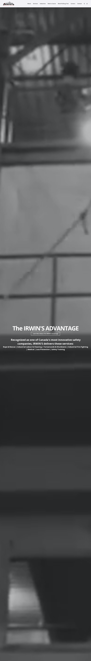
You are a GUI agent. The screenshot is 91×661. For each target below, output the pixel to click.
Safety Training (58, 349)
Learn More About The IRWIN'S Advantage (45, 333)
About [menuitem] (29, 3)
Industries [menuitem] (43, 3)
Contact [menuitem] (79, 3)
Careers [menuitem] (73, 3)
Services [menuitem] (35, 3)
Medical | (32, 349)
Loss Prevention (43, 349)
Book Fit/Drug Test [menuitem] (63, 3)
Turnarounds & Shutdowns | (56, 347)
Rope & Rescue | (10, 347)
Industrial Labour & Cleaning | (30, 347)
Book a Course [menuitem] (52, 3)
